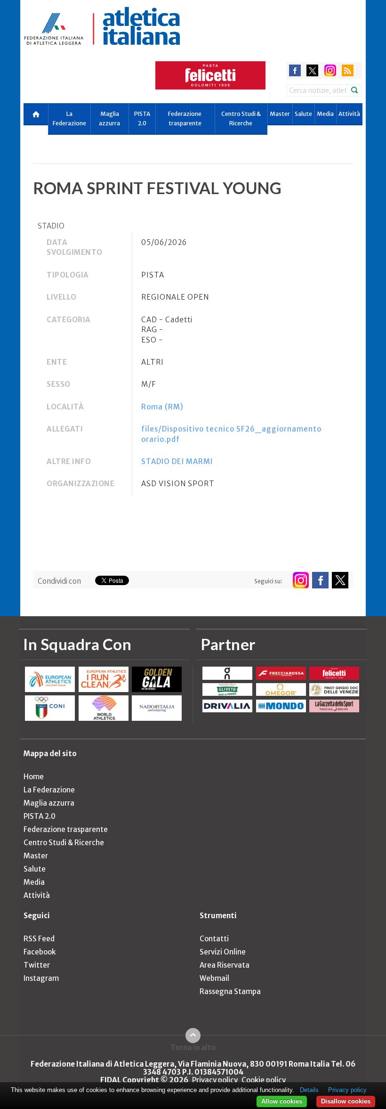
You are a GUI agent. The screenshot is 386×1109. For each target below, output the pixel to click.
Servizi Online (223, 951)
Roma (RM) (162, 406)
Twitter (37, 965)
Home (34, 776)
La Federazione (69, 118)
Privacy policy (215, 1080)
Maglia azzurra (109, 118)
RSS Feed (39, 938)
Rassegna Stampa (230, 991)
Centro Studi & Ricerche (241, 118)
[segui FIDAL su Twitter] (340, 580)
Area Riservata (224, 965)
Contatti (214, 938)
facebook (295, 70)
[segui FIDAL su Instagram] (300, 580)
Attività (349, 113)
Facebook (40, 951)
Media (325, 113)
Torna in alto (193, 1047)
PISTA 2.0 (142, 118)
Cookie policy (263, 1080)
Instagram (41, 978)
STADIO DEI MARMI (177, 461)
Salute (303, 113)
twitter (312, 70)
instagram (330, 70)
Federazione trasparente (184, 118)
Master (280, 113)
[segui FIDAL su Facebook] (320, 580)
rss (348, 70)
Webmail (214, 978)
